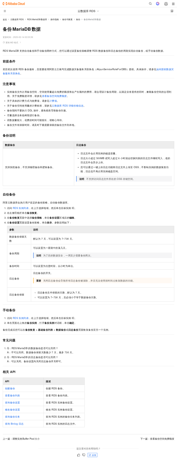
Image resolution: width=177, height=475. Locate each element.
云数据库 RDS (17, 19)
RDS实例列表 (21, 208)
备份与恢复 (67, 19)
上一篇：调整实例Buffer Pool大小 (21, 438)
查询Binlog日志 (14, 423)
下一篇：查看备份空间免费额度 (157, 438)
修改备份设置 (12, 409)
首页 (5, 19)
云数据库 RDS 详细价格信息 (67, 105)
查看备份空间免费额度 (54, 96)
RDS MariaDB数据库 (37, 19)
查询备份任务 (12, 416)
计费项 (53, 100)
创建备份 (10, 388)
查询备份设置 (12, 402)
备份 (78, 19)
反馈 (94, 454)
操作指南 (54, 19)
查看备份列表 (12, 395)
